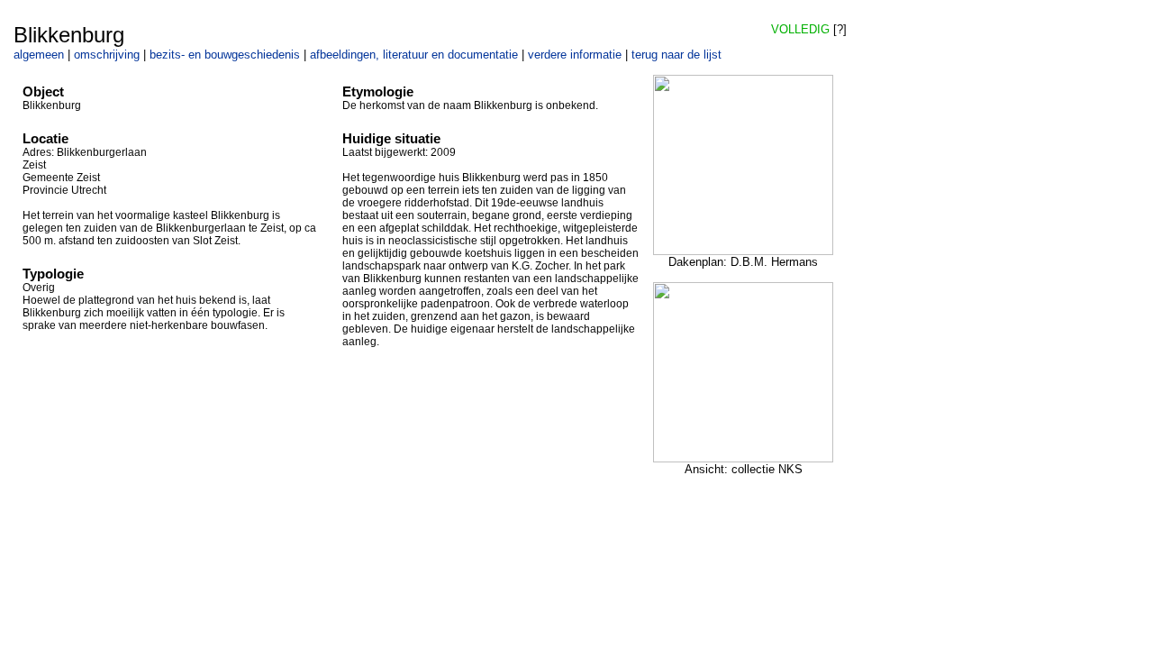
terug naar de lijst (676, 54)
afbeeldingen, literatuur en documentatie (414, 54)
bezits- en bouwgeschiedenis (225, 54)
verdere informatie (575, 54)
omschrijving (107, 54)
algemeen (39, 54)
